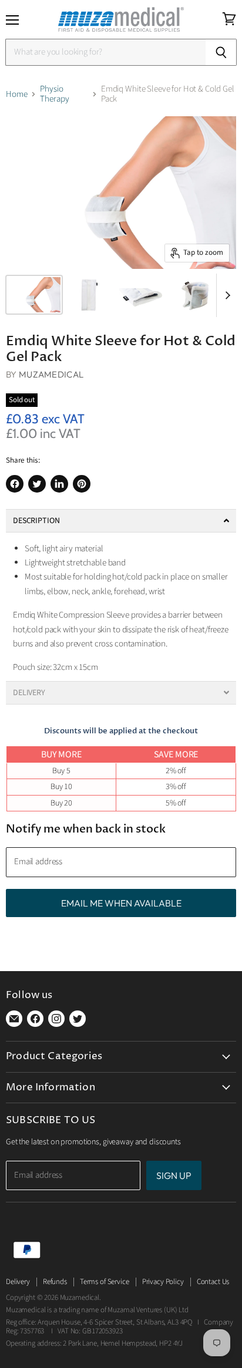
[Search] (221, 52)
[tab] (121, 521)
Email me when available (121, 903)
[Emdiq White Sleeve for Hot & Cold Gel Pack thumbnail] (34, 295)
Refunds (55, 1281)
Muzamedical (51, 374)
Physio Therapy (54, 94)
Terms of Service (104, 1281)
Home (16, 94)
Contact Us (213, 1281)
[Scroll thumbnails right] (225, 295)
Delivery (18, 1281)
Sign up (173, 1175)
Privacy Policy (163, 1281)
